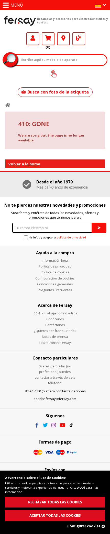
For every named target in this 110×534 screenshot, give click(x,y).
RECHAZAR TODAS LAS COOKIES (55, 502)
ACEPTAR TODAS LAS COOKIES (55, 515)
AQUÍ (81, 487)
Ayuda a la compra (55, 253)
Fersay (20, 20)
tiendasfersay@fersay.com (55, 398)
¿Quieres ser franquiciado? (55, 330)
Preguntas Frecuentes (55, 290)
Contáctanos (55, 325)
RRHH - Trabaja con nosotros (55, 313)
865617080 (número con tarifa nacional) (55, 391)
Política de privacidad (55, 266)
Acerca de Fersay (55, 305)
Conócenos (55, 319)
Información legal (55, 260)
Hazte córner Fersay (55, 342)
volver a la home (24, 163)
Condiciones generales (55, 284)
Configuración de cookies (55, 278)
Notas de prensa (55, 336)
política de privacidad (71, 237)
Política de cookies (55, 272)
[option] (55, 184)
